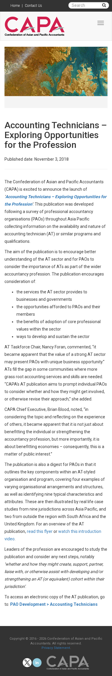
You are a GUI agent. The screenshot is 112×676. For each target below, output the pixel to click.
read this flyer (40, 531)
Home (15, 6)
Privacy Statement (56, 648)
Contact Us (33, 6)
